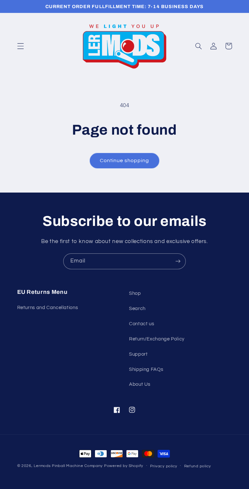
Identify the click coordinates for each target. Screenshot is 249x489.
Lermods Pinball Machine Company (68, 466)
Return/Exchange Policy (156, 339)
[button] (20, 46)
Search (137, 308)
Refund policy (197, 466)
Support (138, 354)
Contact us (141, 323)
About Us (139, 384)
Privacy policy (163, 466)
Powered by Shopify (123, 466)
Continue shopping (124, 160)
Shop (135, 293)
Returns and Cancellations (47, 307)
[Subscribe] (178, 261)
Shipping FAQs (146, 369)
